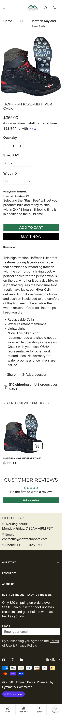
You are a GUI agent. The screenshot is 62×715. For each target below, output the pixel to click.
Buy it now (31, 237)
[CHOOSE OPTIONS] (37, 446)
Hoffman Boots (25, 682)
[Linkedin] (21, 660)
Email (6, 626)
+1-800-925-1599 (30, 545)
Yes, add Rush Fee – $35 (17, 196)
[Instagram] (12, 660)
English (51, 659)
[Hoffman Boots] (32, 8)
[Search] (45, 8)
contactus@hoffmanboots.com (24, 539)
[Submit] (55, 631)
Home (7, 21)
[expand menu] (4, 7)
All (21, 21)
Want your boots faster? (15, 191)
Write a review (31, 500)
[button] (55, 8)
